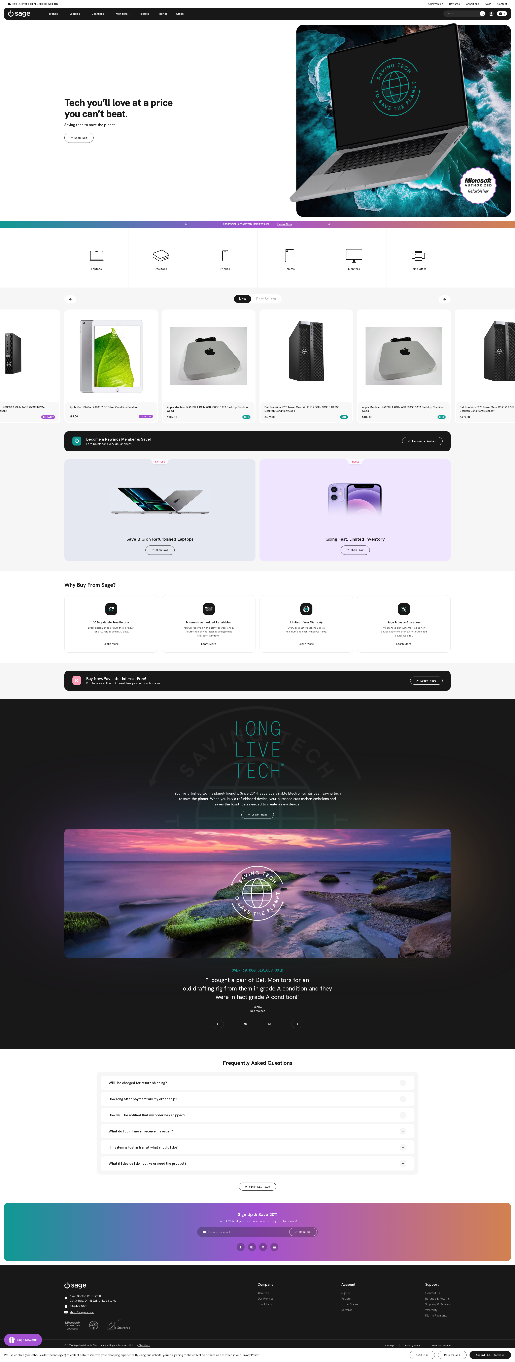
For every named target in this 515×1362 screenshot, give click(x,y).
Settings (422, 1355)
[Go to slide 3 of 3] (445, 299)
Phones (162, 14)
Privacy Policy (412, 1345)
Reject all (452, 1355)
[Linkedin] (274, 1247)
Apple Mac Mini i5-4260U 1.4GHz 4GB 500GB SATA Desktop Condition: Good (110, 409)
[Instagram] (252, 1247)
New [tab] (242, 298)
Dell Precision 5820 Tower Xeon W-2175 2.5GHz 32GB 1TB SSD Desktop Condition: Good (204, 409)
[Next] (329, 224)
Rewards (454, 4)
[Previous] (186, 224)
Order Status (349, 1304)
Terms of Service (441, 1345)
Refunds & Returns (437, 1298)
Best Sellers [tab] (266, 298)
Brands (53, 14)
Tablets (144, 14)
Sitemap (389, 1345)
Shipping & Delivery (438, 1304)
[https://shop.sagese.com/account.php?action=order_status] (491, 13)
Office (180, 14)
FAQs (488, 4)
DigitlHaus (144, 1345)
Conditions (472, 4)
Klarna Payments (436, 1315)
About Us (264, 1293)
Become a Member (424, 441)
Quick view (111, 398)
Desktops (98, 14)
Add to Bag (111, 389)
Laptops (74, 14)
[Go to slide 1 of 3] (70, 299)
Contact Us (432, 1293)
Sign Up (305, 1232)
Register (346, 1298)
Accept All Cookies (490, 1355)
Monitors (122, 14)
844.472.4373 (78, 1306)
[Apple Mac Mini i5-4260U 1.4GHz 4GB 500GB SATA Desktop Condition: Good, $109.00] (111, 356)
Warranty (431, 1310)
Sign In (345, 1293)
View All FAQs (259, 1186)
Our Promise (435, 4)
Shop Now (80, 138)
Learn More (278, 224)
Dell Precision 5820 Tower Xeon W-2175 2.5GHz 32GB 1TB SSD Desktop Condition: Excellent (399, 409)
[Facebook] (241, 1247)
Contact (502, 4)
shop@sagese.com (82, 1312)
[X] (263, 1247)
